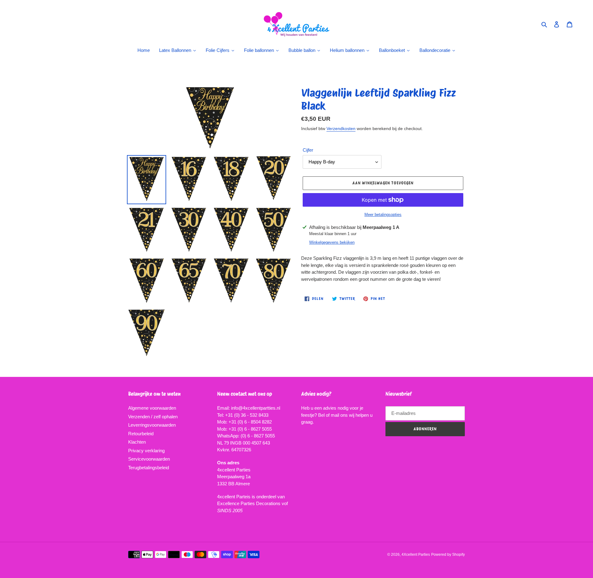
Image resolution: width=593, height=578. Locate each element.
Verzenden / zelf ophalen (153, 416)
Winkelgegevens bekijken (332, 242)
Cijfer (308, 150)
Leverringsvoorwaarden (152, 425)
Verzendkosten (340, 128)
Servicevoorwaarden (149, 459)
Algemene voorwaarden (152, 408)
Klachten (137, 442)
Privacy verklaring (146, 450)
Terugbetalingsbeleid (148, 467)
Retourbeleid (141, 433)
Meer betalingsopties (383, 214)
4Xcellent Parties (416, 554)
